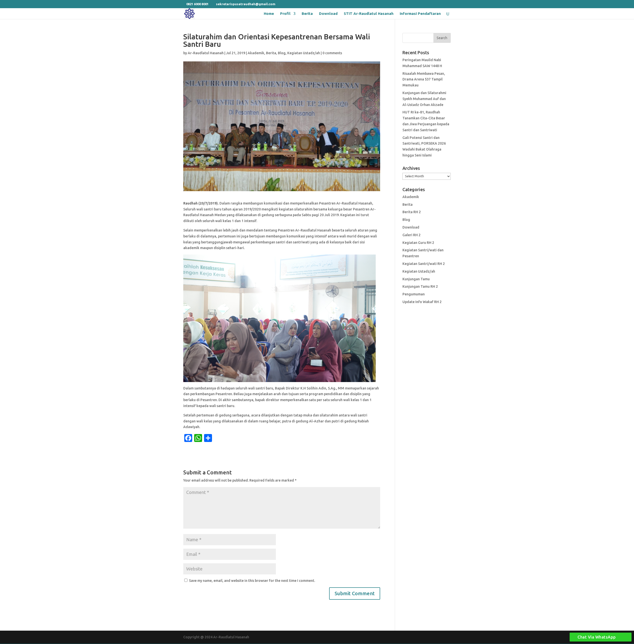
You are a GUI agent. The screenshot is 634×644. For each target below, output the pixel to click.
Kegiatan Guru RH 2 (418, 243)
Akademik (256, 53)
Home (269, 14)
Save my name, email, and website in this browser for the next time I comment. (252, 581)
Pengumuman (413, 294)
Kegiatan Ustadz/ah (303, 53)
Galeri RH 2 (411, 235)
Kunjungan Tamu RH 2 (420, 286)
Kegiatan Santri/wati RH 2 (423, 264)
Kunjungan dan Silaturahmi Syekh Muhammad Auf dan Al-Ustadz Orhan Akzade (424, 99)
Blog (282, 53)
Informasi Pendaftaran (420, 14)
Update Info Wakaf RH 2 (422, 302)
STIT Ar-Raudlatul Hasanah (369, 14)
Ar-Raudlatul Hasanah (206, 53)
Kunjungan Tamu (416, 279)
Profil (285, 14)
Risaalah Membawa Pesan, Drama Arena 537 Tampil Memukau (423, 79)
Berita (307, 14)
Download (328, 14)
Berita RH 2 (411, 212)
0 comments (332, 53)
